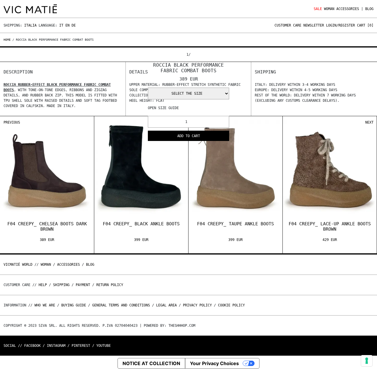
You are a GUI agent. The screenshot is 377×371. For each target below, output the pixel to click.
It (61, 25)
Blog (369, 9)
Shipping (61, 285)
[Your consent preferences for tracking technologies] (366, 360)
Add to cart (188, 136)
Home (8, 39)
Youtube (103, 346)
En (67, 25)
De (74, 25)
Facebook (32, 346)
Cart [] (365, 25)
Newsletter (313, 25)
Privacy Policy (197, 305)
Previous (12, 122)
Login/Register (340, 25)
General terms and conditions (121, 305)
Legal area (166, 305)
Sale (318, 9)
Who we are (44, 305)
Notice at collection (151, 363)
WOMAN (329, 9)
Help (43, 285)
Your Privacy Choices (214, 363)
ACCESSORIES (347, 9)
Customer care (288, 25)
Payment (83, 285)
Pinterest (81, 346)
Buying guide (73, 305)
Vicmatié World (18, 264)
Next (369, 122)
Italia (30, 25)
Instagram (56, 346)
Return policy (109, 285)
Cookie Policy (231, 305)
